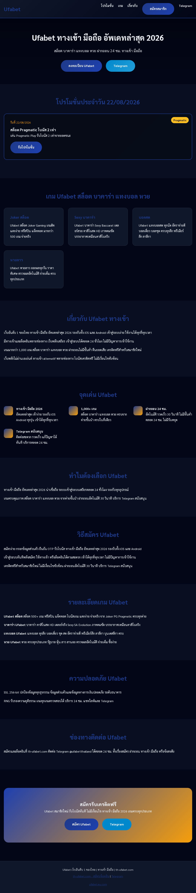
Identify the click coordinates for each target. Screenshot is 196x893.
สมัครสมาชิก (158, 9)
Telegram (185, 6)
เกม (120, 6)
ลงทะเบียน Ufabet (81, 66)
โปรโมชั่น (107, 6)
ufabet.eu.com (98, 884)
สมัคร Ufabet (81, 824)
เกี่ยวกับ (132, 6)
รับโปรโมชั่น (26, 147)
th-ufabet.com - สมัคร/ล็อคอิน (91, 876)
